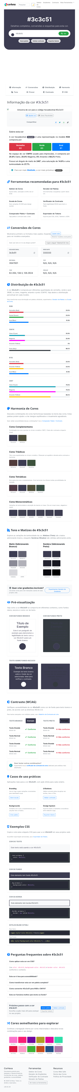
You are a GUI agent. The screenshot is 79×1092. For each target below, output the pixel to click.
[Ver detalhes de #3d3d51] (58, 513)
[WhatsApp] (63, 122)
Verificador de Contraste (38, 1077)
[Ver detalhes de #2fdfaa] (58, 1040)
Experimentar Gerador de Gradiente (57, 590)
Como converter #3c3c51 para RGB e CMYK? (27, 989)
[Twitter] (59, 122)
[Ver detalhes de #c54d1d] (40, 1049)
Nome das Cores (59, 1074)
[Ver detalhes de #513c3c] (13, 463)
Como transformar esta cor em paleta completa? (28, 983)
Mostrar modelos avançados (61, 237)
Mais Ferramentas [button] (66, 2)
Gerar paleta (24, 41)
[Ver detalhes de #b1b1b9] (22, 563)
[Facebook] (56, 122)
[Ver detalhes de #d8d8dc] (13, 572)
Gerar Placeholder (46, 115)
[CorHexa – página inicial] (10, 4)
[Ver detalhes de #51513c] (22, 438)
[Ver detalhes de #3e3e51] (49, 513)
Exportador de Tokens (40, 836)
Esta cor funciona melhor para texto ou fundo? (28, 995)
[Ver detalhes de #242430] (47, 563)
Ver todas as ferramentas (38, 1083)
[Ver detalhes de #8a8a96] (13, 563)
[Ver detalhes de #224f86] (49, 1049)
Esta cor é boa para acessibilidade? (23, 976)
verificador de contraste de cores (37, 765)
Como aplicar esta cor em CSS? (21, 961)
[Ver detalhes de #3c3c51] (13, 438)
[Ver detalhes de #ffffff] (22, 572)
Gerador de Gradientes (37, 1074)
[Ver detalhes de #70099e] (31, 1040)
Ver (65, 34)
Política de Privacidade (62, 1077)
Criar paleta (14, 815)
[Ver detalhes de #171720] (56, 563)
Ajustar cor (32, 115)
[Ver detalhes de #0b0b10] (47, 572)
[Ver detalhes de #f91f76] (22, 1040)
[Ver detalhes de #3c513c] (31, 463)
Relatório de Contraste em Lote (49, 714)
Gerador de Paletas (58, 299)
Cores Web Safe (59, 1072)
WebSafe (31, 170)
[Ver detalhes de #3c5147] (40, 488)
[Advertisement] (39, 69)
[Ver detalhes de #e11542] (13, 1049)
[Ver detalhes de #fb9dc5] (22, 1049)
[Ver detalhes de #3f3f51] (31, 513)
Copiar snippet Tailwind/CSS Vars (57, 243)
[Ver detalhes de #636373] (22, 554)
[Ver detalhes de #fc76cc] (13, 1040)
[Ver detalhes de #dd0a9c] (49, 1040)
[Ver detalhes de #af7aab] (58, 1049)
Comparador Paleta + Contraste (52, 421)
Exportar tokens (53, 41)
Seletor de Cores (35, 1072)
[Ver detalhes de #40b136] (31, 1049)
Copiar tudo (56, 233)
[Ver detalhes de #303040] (56, 554)
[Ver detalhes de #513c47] (13, 488)
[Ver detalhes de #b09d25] (40, 1040)
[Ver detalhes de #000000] (56, 572)
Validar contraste (38, 41)
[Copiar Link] (67, 122)
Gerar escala (14, 797)
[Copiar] (34, 252)
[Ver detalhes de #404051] (22, 513)
